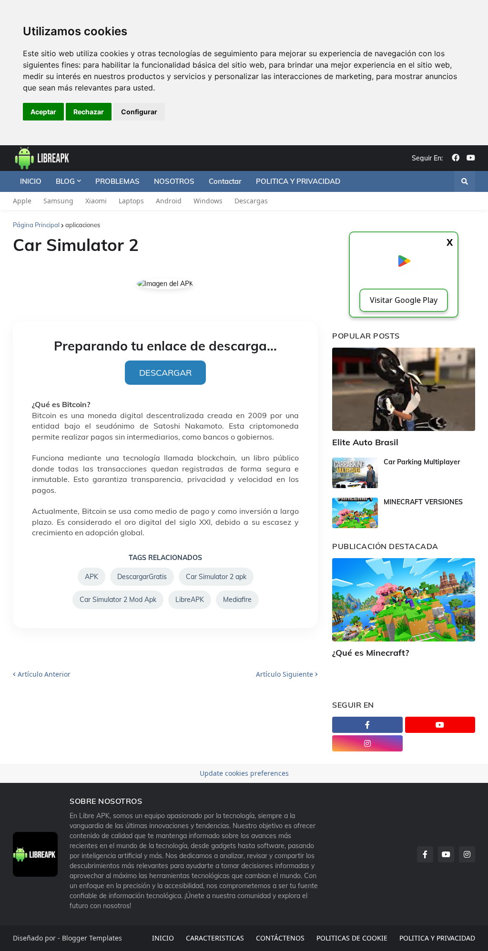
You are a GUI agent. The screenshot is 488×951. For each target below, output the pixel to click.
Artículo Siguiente (284, 674)
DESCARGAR (165, 372)
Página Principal (36, 225)
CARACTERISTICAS (215, 937)
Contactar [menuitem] (225, 181)
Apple (22, 200)
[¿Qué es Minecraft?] (403, 599)
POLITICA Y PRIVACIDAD (437, 937)
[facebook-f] (367, 725)
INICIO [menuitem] (30, 181)
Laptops (131, 200)
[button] (464, 181)
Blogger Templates (92, 937)
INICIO (163, 937)
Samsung (58, 200)
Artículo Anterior (44, 674)
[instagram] (367, 743)
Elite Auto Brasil (365, 442)
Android (169, 200)
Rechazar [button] (88, 112)
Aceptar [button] (43, 112)
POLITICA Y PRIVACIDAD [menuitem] (298, 181)
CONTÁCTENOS (280, 937)
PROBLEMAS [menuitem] (117, 181)
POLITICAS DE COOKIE (351, 937)
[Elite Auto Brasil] (403, 389)
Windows (208, 200)
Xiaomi (96, 200)
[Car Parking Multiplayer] (355, 473)
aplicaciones (82, 225)
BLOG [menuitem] (65, 181)
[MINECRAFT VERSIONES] (355, 513)
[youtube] (471, 158)
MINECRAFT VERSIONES (423, 502)
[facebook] (455, 158)
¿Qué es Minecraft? (370, 652)
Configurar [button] (139, 112)
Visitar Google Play (403, 300)
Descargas (251, 200)
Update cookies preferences (244, 773)
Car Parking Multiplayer (422, 462)
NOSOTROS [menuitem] (174, 181)
